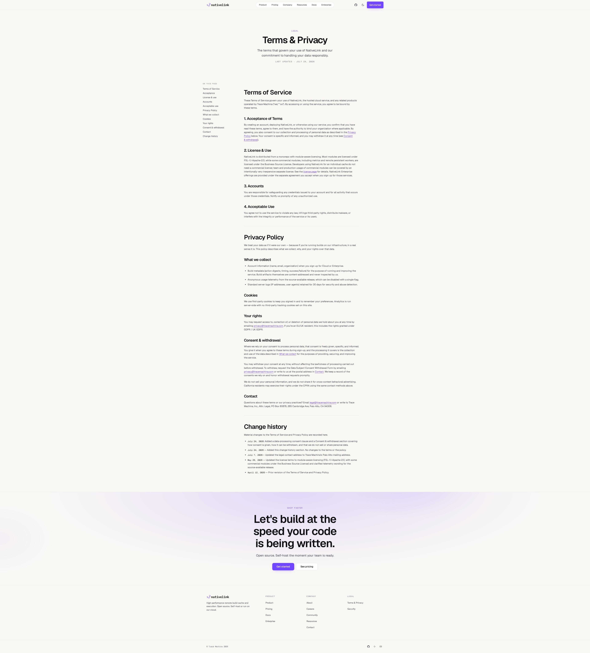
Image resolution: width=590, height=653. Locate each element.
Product (263, 5)
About (309, 602)
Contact (207, 131)
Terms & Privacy (355, 602)
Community (312, 615)
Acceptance (209, 93)
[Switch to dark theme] (363, 5)
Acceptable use (210, 106)
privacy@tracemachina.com (268, 325)
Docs (314, 5)
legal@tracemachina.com (323, 402)
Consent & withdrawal (213, 127)
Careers (310, 609)
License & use (209, 97)
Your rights (208, 123)
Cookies (207, 119)
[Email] (381, 646)
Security (351, 609)
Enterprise (326, 5)
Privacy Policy (210, 110)
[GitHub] (368, 646)
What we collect (211, 114)
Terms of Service (211, 88)
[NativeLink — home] (217, 5)
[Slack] (374, 646)
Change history (210, 136)
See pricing (307, 566)
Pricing (274, 5)
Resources (302, 5)
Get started (375, 5)
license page (310, 171)
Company (287, 5)
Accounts (207, 101)
